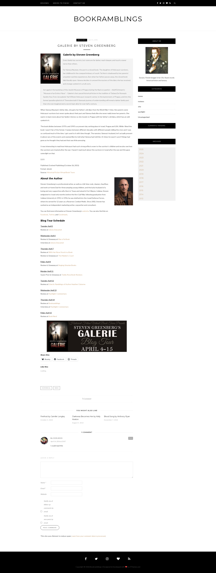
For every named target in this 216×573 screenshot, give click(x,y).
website (85, 211)
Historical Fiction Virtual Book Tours (61, 172)
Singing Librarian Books (67, 265)
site (139, 106)
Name (43, 483)
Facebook (44, 214)
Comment (86, 399)
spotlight (141, 112)
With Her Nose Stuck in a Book (60, 252)
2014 (141, 194)
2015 (141, 190)
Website (43, 494)
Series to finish (61, 3)
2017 (141, 182)
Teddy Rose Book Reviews (72, 275)
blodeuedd (56, 438)
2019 (141, 174)
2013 (141, 198)
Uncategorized (144, 117)
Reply (130, 438)
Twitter (52, 214)
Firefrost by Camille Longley (52, 416)
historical (46, 388)
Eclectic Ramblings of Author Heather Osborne (67, 284)
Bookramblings (108, 19)
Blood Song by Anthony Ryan (117, 416)
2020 (141, 170)
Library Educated (55, 230)
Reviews (44, 3)
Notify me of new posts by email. (48, 519)
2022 (141, 162)
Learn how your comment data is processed (89, 536)
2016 (141, 186)
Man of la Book (64, 239)
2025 (141, 149)
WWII (57, 388)
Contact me (79, 3)
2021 (141, 166)
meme (140, 96)
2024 (141, 153)
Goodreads (63, 214)
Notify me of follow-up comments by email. (48, 506)
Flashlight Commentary (58, 294)
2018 (141, 178)
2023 (141, 158)
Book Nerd (53, 316)
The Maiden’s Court (66, 256)
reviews (82, 40)
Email (43, 488)
